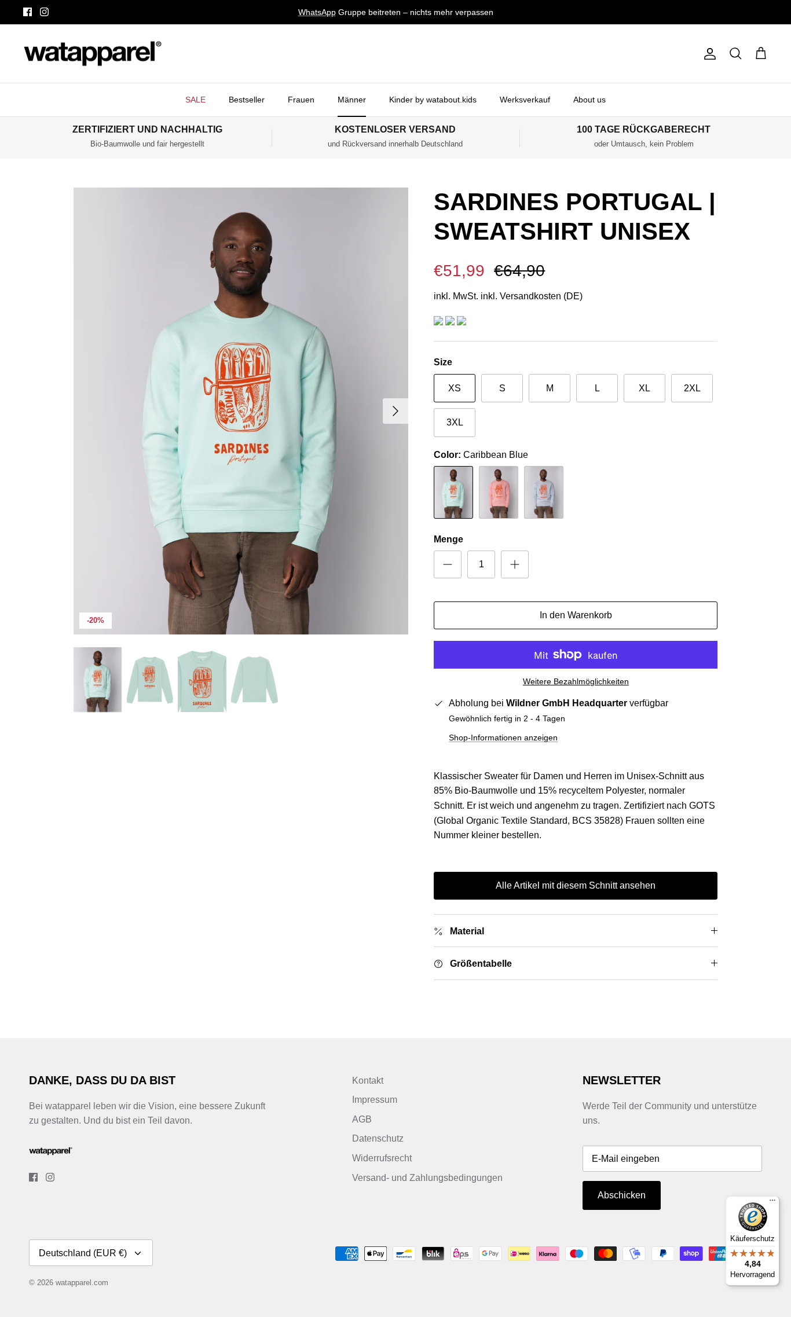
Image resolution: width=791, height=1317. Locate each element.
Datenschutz (378, 1138)
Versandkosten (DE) (541, 296)
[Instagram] (44, 12)
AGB (362, 1119)
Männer (352, 99)
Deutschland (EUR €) (83, 1253)
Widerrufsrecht (382, 1158)
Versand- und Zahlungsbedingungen (427, 1178)
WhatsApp (317, 12)
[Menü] (772, 1203)
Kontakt (367, 1080)
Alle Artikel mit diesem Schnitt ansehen (575, 885)
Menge (448, 539)
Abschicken (622, 1195)
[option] (241, 411)
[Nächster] (395, 411)
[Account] (707, 54)
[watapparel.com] (92, 54)
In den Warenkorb (576, 615)
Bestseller (247, 99)
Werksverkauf (525, 99)
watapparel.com (82, 1282)
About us (589, 99)
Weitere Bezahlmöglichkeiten (576, 681)
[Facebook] (27, 12)
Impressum (374, 1100)
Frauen (301, 99)
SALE (195, 99)
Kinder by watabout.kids (433, 99)
